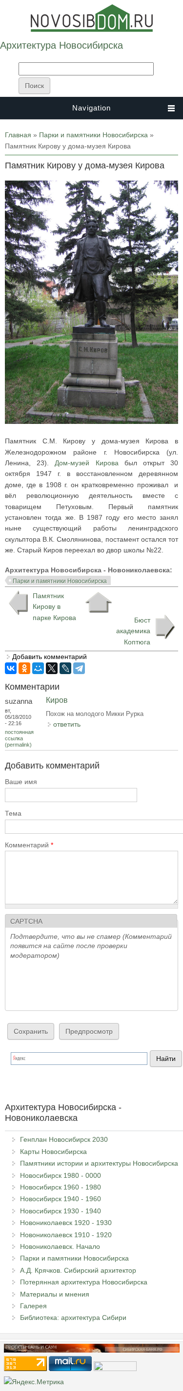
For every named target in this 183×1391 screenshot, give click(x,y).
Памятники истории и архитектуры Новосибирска (99, 1163)
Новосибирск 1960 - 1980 (60, 1187)
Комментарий (29, 845)
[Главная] (92, 30)
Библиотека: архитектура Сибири (73, 1317)
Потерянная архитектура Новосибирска (83, 1282)
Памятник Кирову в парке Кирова (54, 607)
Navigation (91, 108)
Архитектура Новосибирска (61, 45)
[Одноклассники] (24, 668)
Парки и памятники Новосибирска (93, 135)
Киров (57, 700)
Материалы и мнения (54, 1294)
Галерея (33, 1306)
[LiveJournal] (65, 668)
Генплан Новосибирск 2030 (64, 1139)
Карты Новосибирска (53, 1151)
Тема (13, 813)
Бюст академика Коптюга (133, 631)
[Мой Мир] (38, 668)
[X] (52, 668)
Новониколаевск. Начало (60, 1246)
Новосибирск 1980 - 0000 (60, 1175)
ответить (67, 724)
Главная (18, 135)
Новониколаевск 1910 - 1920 (66, 1235)
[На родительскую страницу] (98, 602)
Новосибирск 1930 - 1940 (60, 1211)
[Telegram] (79, 668)
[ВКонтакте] (11, 668)
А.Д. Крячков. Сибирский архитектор (78, 1270)
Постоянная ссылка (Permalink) (19, 738)
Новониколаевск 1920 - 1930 (66, 1222)
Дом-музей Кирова (89, 463)
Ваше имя (21, 782)
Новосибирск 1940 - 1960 (60, 1199)
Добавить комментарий (49, 656)
